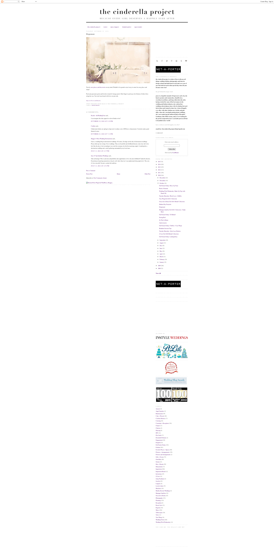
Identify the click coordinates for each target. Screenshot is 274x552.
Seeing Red (162, 217)
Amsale (158, 409)
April (161, 254)
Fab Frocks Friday (161, 445)
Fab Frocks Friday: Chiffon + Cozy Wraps (170, 226)
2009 (159, 266)
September (163, 240)
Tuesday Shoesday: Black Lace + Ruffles (170, 196)
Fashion (158, 447)
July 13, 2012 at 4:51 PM (100, 166)
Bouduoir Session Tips (165, 228)
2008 (159, 268)
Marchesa (158, 488)
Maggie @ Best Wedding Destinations (101, 139)
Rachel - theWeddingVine (98, 115)
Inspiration (159, 469)
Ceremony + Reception (162, 423)
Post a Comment (90, 171)
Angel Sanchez (160, 411)
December (163, 178)
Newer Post (89, 174)
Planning (158, 500)
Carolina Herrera (160, 418)
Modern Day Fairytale (165, 204)
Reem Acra (159, 505)
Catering (158, 421)
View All (158, 273)
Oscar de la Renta (161, 496)
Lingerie (158, 484)
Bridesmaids (159, 414)
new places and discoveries (98, 87)
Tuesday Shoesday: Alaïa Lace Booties (170, 231)
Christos (158, 428)
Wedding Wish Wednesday (163, 522)
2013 (159, 167)
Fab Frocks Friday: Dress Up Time (168, 186)
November (163, 180)
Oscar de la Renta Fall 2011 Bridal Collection (172, 201)
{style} (105, 27)
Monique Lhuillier (161, 493)
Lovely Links (159, 486)
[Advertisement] (172, 42)
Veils (157, 515)
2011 (159, 173)
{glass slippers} (114, 27)
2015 (159, 162)
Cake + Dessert (160, 416)
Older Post (147, 174)
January (162, 262)
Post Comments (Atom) (100, 178)
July (161, 245)
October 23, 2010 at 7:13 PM (102, 134)
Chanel (158, 426)
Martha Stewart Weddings (163, 491)
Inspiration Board (160, 471)
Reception (158, 503)
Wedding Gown (160, 520)
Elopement (90, 34)
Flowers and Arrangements (163, 454)
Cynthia (93, 126)
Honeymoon (96, 105)
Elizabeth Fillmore (161, 438)
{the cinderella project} (93, 27)
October (162, 183)
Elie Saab (158, 435)
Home (118, 174)
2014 (159, 164)
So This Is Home (163, 220)
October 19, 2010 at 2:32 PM (102, 121)
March (161, 257)
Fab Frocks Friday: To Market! (167, 215)
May (161, 251)
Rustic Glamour (163, 188)
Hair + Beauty (160, 464)
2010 (159, 175)
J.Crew (158, 476)
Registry (158, 508)
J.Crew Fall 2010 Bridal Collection (169, 234)
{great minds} (138, 27)
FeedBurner (175, 153)
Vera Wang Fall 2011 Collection (168, 199)
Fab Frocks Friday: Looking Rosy (168, 237)
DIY (157, 433)
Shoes (157, 510)
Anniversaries (163, 223)
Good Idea (158, 459)
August (162, 243)
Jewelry (158, 481)
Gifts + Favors (160, 457)
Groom (157, 462)
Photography (159, 498)
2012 (159, 170)
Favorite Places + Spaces (163, 450)
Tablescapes (159, 512)
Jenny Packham (160, 479)
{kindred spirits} (126, 27)
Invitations (159, 474)
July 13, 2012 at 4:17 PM (100, 151)
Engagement (159, 440)
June (161, 248)
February (162, 259)
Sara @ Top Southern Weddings (99, 156)
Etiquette (158, 442)
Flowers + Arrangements (162, 452)
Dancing (158, 430)
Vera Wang (159, 517)
